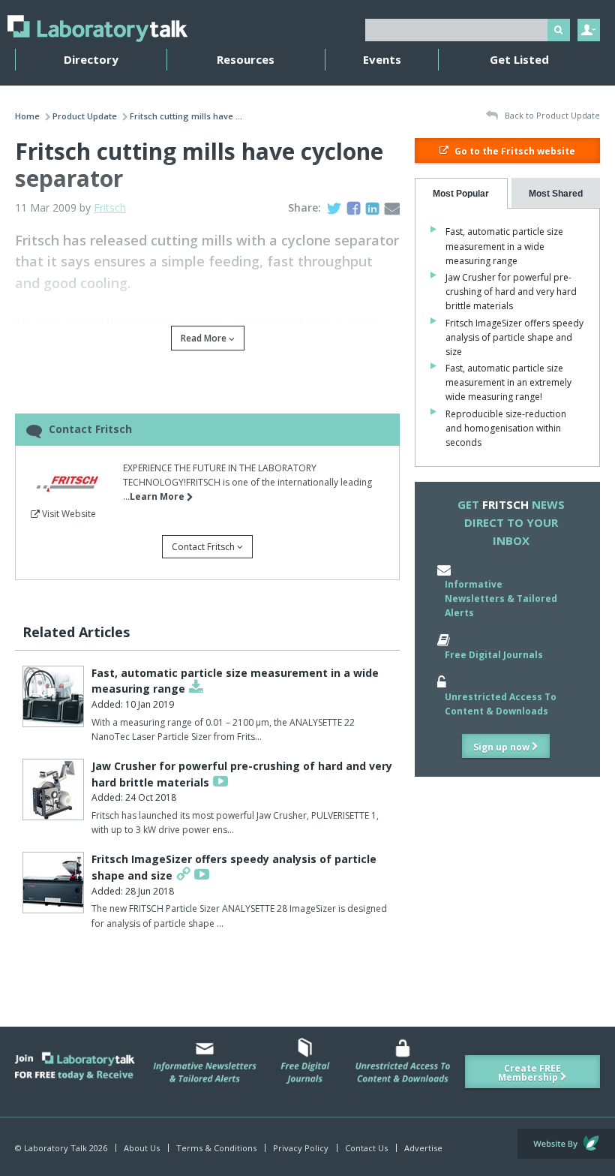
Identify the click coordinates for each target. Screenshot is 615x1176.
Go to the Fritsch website (513, 151)
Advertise (423, 1148)
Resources (245, 59)
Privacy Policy (300, 1148)
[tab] (461, 193)
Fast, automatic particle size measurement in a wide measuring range (504, 245)
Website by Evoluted (566, 1144)
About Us (142, 1148)
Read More (205, 338)
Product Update (84, 116)
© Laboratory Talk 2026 (61, 1148)
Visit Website (68, 513)
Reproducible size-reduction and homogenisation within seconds (506, 428)
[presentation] (461, 193)
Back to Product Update (551, 115)
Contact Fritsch (204, 546)
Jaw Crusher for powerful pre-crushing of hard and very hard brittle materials (511, 291)
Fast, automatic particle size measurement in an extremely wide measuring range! (509, 382)
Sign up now (502, 747)
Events (382, 59)
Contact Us (366, 1148)
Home (27, 116)
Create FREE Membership (529, 1073)
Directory (91, 59)
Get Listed (519, 59)
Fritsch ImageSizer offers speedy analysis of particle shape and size (515, 337)
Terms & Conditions (216, 1148)
